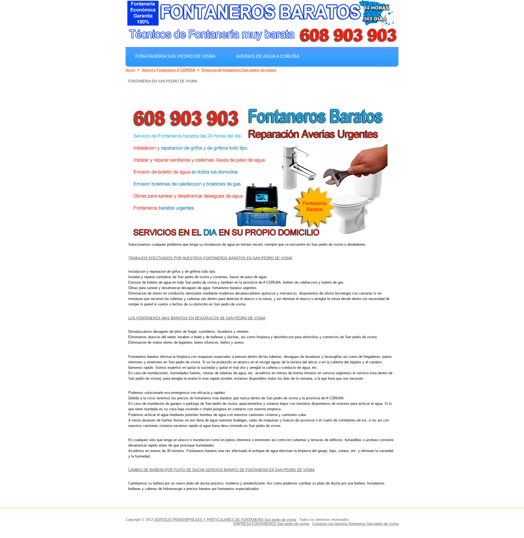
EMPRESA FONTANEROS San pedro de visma (271, 524)
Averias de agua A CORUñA (267, 56)
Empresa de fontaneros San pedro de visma (239, 70)
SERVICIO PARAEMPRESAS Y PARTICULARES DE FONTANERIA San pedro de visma (225, 520)
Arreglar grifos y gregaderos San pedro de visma (199, 68)
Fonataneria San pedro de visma (175, 56)
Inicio (130, 70)
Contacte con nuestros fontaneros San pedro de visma (355, 524)
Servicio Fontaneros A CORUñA (168, 70)
